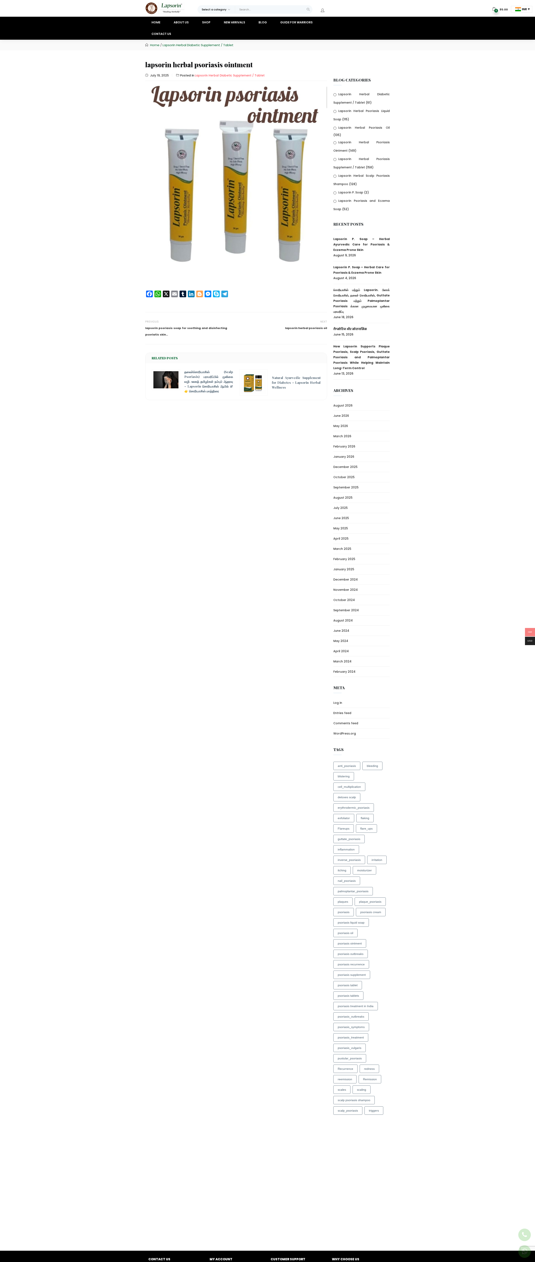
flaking (365, 818)
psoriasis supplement (352, 974)
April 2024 (341, 651)
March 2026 (342, 436)
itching (342, 870)
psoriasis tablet (348, 985)
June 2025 (341, 518)
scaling (361, 1089)
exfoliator (344, 818)
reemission (345, 1079)
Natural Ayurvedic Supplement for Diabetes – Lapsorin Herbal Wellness (296, 382)
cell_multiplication (349, 786)
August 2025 (343, 498)
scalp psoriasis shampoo (354, 1100)
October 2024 (344, 600)
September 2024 (346, 610)
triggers (374, 1110)
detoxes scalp (347, 797)
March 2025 (342, 549)
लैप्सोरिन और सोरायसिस (350, 329)
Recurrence (345, 1068)
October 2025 (344, 477)
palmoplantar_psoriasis (353, 891)
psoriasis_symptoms (351, 1027)
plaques (343, 901)
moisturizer (364, 870)
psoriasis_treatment (351, 1037)
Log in (337, 703)
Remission (370, 1079)
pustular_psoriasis (350, 1058)
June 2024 (341, 631)
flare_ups (366, 828)
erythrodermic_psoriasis (353, 807)
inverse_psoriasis (349, 860)
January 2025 (343, 569)
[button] (216, 9)
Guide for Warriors (296, 22)
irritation (377, 860)
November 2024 (345, 590)
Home (156, 22)
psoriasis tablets (348, 995)
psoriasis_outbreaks (351, 1016)
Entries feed (342, 713)
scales (342, 1089)
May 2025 (340, 528)
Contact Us (161, 34)
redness (369, 1068)
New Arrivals (234, 22)
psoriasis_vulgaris (349, 1048)
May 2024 (340, 641)
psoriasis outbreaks (350, 954)
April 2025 (341, 538)
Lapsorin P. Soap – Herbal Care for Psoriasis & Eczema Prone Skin (361, 270)
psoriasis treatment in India (355, 1006)
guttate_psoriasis (349, 839)
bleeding (372, 766)
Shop (206, 22)
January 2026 (343, 457)
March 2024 (342, 661)
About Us (181, 22)
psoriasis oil (345, 933)
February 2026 (344, 446)
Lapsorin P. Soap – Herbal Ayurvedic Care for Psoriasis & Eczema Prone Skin (361, 244)
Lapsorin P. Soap (350, 192)
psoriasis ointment (350, 943)
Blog (263, 22)
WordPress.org (344, 733)
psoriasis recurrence (351, 964)
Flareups (343, 828)
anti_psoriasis (347, 766)
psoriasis (343, 912)
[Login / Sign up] (322, 10)
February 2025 (344, 559)
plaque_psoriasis (370, 901)
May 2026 (340, 426)
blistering (344, 776)
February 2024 (344, 672)
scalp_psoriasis (348, 1110)
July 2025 (340, 508)
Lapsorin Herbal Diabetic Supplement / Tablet (198, 45)
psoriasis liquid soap (351, 922)
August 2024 (343, 620)
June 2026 (341, 416)
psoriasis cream (370, 912)
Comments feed (345, 723)
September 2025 (346, 487)
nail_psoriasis (347, 880)
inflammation (346, 849)
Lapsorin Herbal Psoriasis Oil (364, 128)
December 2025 (345, 467)
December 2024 (345, 579)
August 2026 (343, 405)
